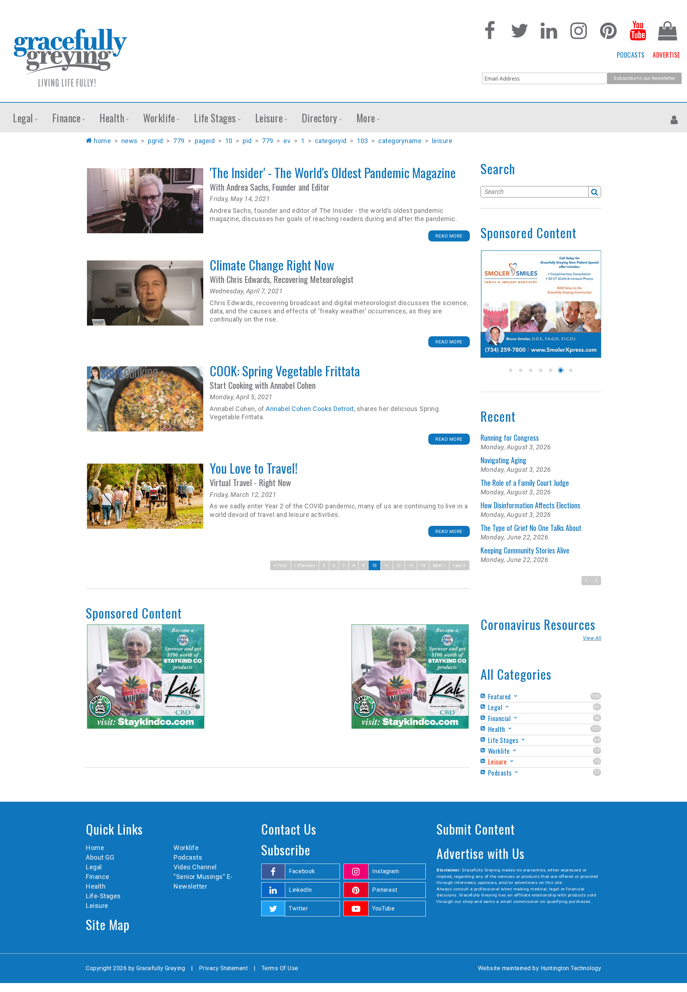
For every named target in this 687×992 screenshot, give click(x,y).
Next (437, 565)
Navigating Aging (503, 460)
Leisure (97, 905)
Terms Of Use (280, 968)
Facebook (302, 871)
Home (102, 141)
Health (96, 886)
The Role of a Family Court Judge (525, 482)
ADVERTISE (666, 54)
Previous (306, 565)
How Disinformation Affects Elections (530, 505)
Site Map (108, 924)
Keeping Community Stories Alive (525, 550)
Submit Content (476, 828)
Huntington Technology (571, 968)
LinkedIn (300, 889)
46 (597, 717)
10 (229, 141)
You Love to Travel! (145, 496)
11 (386, 565)
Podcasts (188, 857)
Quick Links (114, 828)
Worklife (186, 847)
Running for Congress (510, 437)
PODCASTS (631, 54)
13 (411, 565)
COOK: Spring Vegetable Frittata (145, 399)
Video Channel (195, 867)
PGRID (155, 141)
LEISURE (442, 141)
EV (287, 141)
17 (597, 750)
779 (179, 141)
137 (596, 728)
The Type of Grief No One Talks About (531, 527)
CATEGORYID (331, 141)
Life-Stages (103, 896)
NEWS (129, 141)
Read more (449, 236)
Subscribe (286, 849)
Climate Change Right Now (145, 293)
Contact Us (288, 828)
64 (597, 739)
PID (247, 141)
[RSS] (484, 696)
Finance (97, 876)
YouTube (383, 908)
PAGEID (205, 141)
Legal (94, 867)
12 (398, 565)
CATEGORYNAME (400, 141)
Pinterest (385, 889)
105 (596, 696)
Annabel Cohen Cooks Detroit (310, 408)
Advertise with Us (481, 853)
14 (423, 565)
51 (597, 706)
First (282, 565)
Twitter (298, 908)
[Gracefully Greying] (70, 57)
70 (597, 761)
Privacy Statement (223, 968)
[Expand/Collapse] (515, 696)
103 (362, 141)
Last (457, 565)
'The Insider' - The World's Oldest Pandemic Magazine (145, 200)
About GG (100, 857)
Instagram (385, 871)
